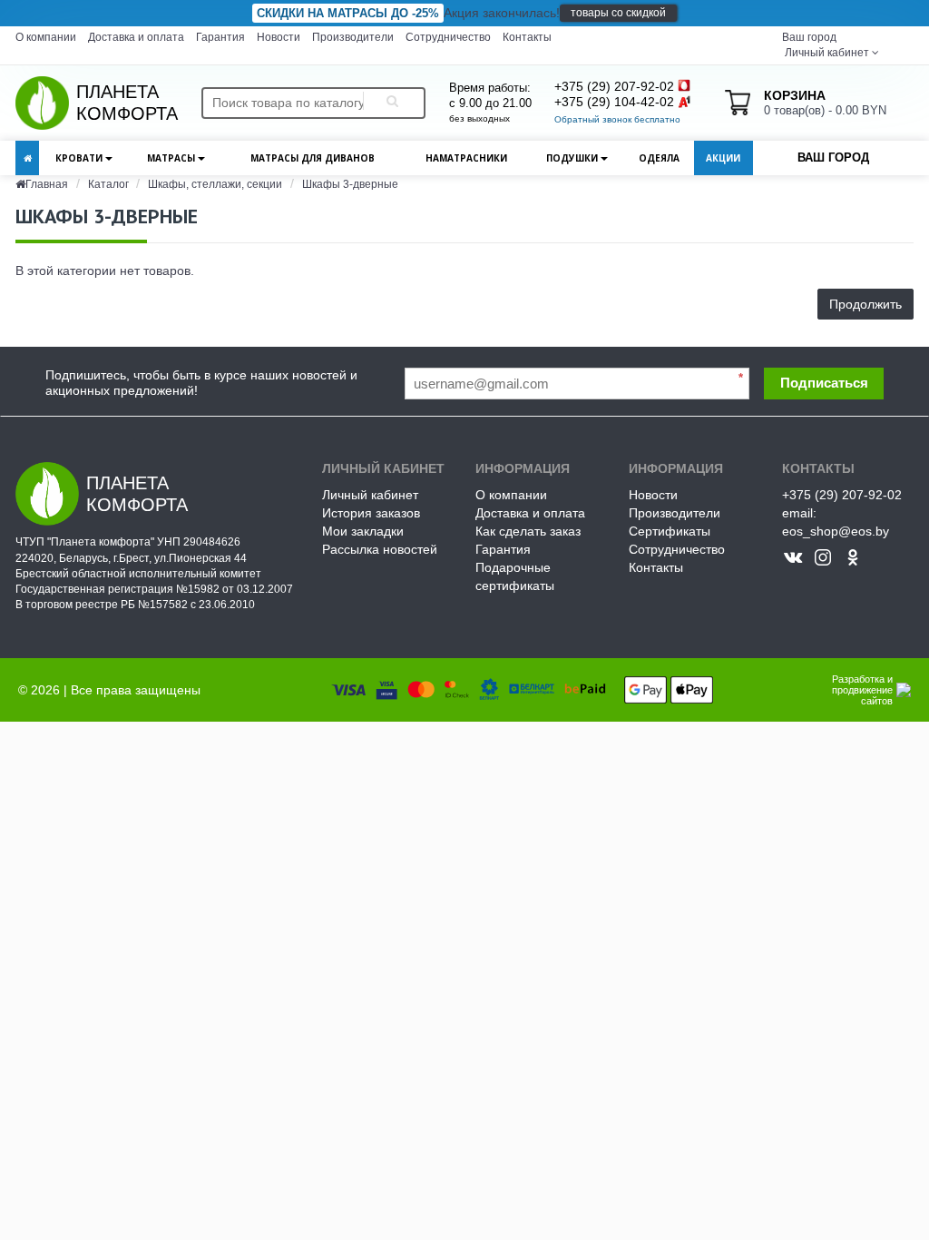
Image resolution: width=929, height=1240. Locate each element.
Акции (723, 158)
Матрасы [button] (172, 158)
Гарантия (220, 37)
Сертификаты (669, 531)
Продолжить (865, 304)
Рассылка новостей (379, 549)
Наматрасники (466, 158)
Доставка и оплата (136, 37)
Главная (46, 184)
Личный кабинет (370, 494)
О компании (45, 37)
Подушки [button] (573, 158)
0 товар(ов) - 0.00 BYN (825, 102)
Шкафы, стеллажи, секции (215, 184)
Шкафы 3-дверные (350, 184)
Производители (353, 37)
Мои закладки (363, 531)
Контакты (527, 37)
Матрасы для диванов (312, 158)
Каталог (110, 184)
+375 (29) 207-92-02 (614, 86)
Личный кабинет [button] (825, 52)
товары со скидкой (618, 12)
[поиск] (389, 103)
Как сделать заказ (528, 531)
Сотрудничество (448, 37)
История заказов (371, 513)
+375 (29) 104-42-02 (614, 101)
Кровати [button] (80, 158)
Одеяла (659, 158)
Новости (278, 37)
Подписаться (824, 382)
